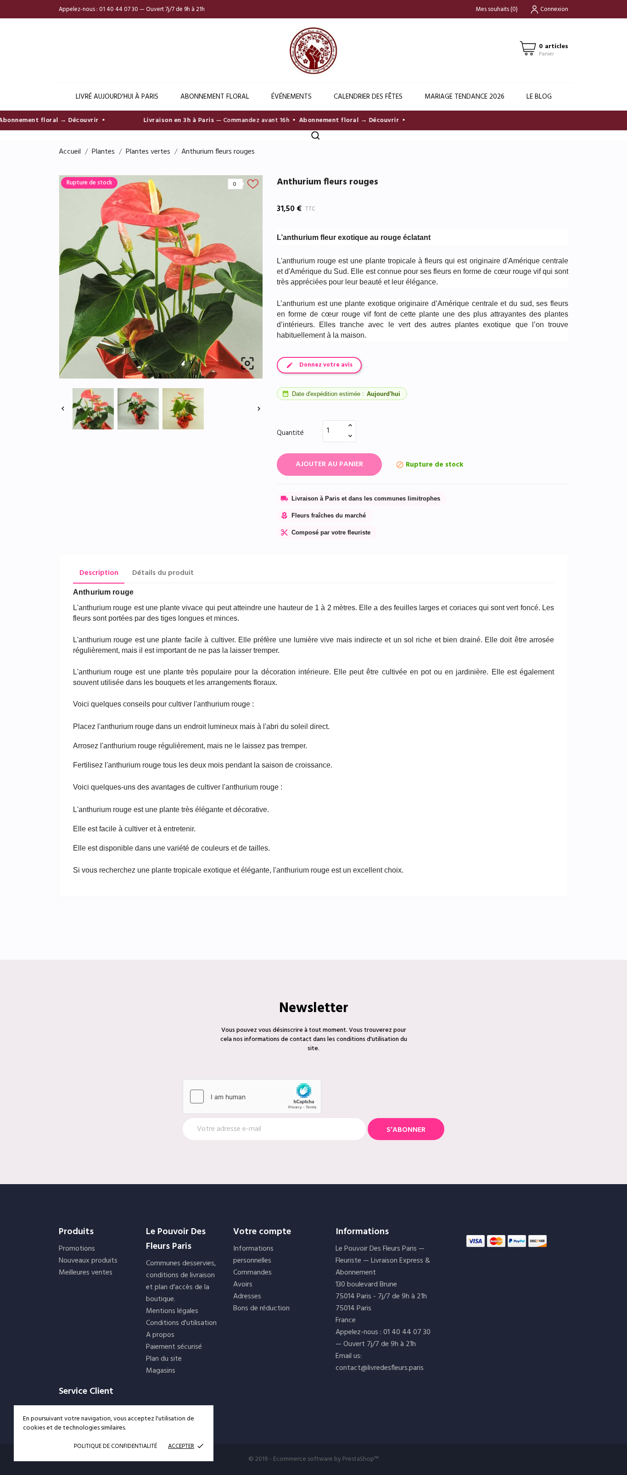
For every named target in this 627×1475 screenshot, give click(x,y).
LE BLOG (539, 96)
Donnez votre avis (326, 365)
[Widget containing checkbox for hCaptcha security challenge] (252, 1096)
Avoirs (242, 1285)
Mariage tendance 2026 (464, 96)
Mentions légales (172, 1311)
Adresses (247, 1296)
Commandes (252, 1273)
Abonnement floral (214, 96)
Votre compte (262, 1232)
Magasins (160, 1371)
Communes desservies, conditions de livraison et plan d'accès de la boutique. (181, 1281)
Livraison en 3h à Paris (167, 120)
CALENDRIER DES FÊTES (368, 96)
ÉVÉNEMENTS (291, 96)
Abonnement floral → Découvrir (338, 120)
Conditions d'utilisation (181, 1323)
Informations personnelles (253, 1255)
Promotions (77, 1249)
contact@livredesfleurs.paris (380, 1368)
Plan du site (164, 1359)
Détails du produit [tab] (163, 573)
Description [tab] (98, 573)
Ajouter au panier (329, 464)
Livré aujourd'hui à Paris (117, 96)
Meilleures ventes (85, 1273)
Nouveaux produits (88, 1261)
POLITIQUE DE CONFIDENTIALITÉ (115, 1446)
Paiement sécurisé (174, 1347)
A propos (160, 1335)
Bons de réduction (261, 1308)
